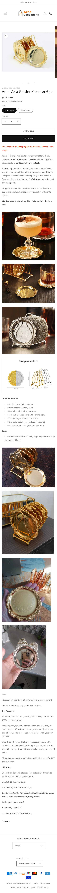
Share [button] (7, 821)
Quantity (5, 116)
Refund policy (45, 883)
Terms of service (29, 887)
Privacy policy (16, 887)
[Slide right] (34, 83)
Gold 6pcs (9, 110)
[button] (5, 13)
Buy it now (28, 138)
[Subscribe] (42, 846)
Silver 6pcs (25, 110)
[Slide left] (23, 83)
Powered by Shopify (31, 883)
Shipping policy (42, 887)
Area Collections (18, 883)
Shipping (5, 101)
